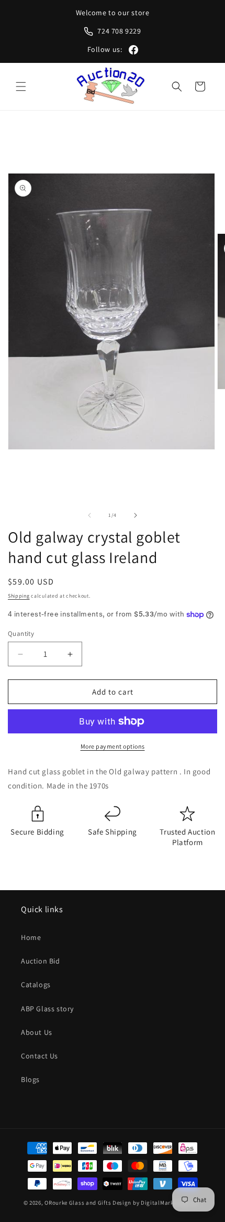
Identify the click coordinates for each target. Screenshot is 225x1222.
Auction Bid (40, 961)
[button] (20, 86)
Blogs (30, 1079)
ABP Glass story (47, 1008)
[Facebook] (133, 50)
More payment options (113, 746)
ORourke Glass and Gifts (77, 1202)
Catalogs (36, 984)
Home (31, 937)
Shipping (19, 595)
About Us (36, 1032)
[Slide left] (89, 515)
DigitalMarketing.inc (170, 1202)
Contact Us (39, 1056)
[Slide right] (135, 515)
